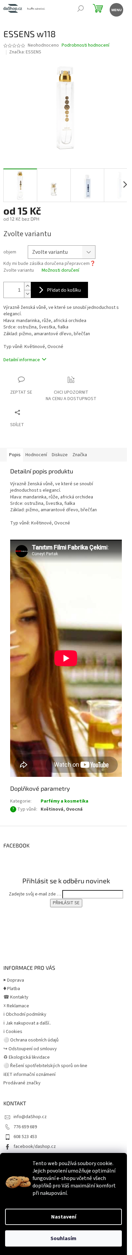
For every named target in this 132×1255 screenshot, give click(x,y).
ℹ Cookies (12, 1031)
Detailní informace (21, 359)
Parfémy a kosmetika (64, 801)
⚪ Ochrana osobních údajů (31, 1040)
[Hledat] (80, 9)
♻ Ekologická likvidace (26, 1057)
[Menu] (116, 9)
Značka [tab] (79, 454)
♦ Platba (11, 988)
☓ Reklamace (16, 1006)
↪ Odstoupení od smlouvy (30, 1048)
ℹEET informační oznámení (29, 1074)
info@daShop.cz (30, 1116)
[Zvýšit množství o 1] (27, 286)
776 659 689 (25, 1127)
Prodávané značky (22, 1083)
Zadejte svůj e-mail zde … (35, 894)
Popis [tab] (15, 454)
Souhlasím (63, 1238)
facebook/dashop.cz (35, 1146)
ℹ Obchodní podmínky (24, 1014)
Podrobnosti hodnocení (85, 45)
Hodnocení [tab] (36, 454)
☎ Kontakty (15, 997)
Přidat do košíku (64, 290)
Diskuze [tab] (60, 454)
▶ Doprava (13, 980)
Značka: (25, 52)
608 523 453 (25, 1136)
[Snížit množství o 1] (27, 294)
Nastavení (63, 1217)
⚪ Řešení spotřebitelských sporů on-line (45, 1065)
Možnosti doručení (60, 270)
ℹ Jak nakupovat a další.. (27, 1023)
